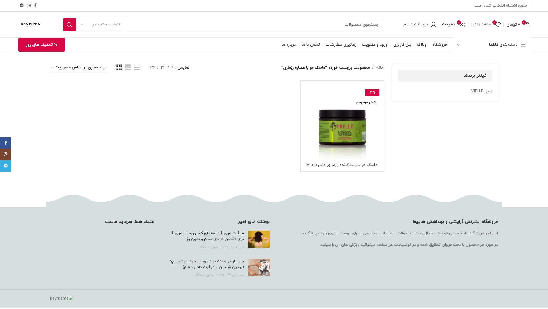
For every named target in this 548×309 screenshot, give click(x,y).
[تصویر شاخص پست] (259, 240)
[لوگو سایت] (30, 24)
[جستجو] (69, 24)
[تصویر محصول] (342, 122)
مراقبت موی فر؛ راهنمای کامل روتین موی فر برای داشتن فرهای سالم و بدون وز (207, 236)
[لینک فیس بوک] (35, 6)
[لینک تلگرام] (21, 6)
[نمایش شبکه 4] (119, 68)
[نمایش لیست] (137, 68)
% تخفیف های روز (41, 44)
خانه (380, 67)
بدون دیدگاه (209, 247)
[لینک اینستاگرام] (28, 6)
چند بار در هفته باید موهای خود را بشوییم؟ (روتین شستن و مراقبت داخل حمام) (207, 264)
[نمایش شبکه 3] (128, 68)
